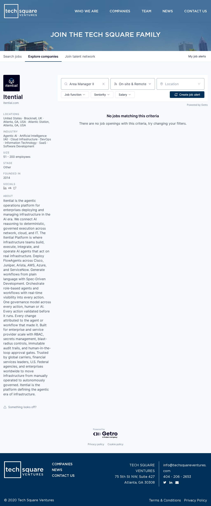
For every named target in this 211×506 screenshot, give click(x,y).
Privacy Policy (195, 500)
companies (43, 56)
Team (146, 11)
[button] (75, 94)
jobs (12, 56)
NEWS (57, 470)
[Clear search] (103, 83)
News (168, 11)
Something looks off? (22, 407)
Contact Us (195, 11)
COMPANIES (62, 464)
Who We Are (86, 11)
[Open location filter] (199, 83)
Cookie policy (115, 444)
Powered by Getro (197, 104)
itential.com (11, 102)
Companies (120, 11)
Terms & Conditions (165, 500)
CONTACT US (63, 475)
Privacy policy (96, 444)
